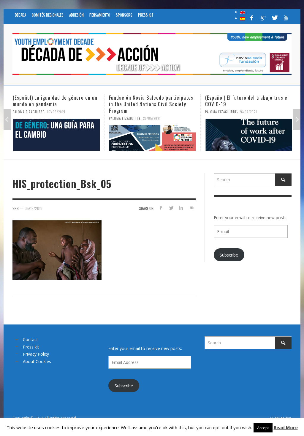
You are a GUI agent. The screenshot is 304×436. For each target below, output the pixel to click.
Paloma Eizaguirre (44, 118)
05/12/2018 (33, 208)
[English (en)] (242, 12)
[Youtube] (286, 18)
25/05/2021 (71, 118)
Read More (286, 427)
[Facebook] (251, 18)
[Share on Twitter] (171, 208)
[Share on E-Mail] (192, 208)
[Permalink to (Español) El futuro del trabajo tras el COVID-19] (167, 135)
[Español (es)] (242, 18)
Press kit (31, 347)
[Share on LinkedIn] (181, 208)
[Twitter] (274, 18)
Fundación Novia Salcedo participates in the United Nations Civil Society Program (70, 104)
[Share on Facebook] (161, 208)
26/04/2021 (167, 111)
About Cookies (37, 361)
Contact (30, 339)
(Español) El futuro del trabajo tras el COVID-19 (166, 101)
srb (15, 208)
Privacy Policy (36, 354)
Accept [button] (263, 427)
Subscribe (229, 255)
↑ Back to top (281, 418)
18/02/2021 (263, 111)
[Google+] (263, 18)
